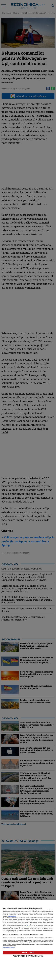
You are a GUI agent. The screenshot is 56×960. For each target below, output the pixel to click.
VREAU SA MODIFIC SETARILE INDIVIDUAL (28, 956)
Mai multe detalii (12, 916)
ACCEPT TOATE (28, 952)
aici (27, 925)
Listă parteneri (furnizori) (9, 947)
